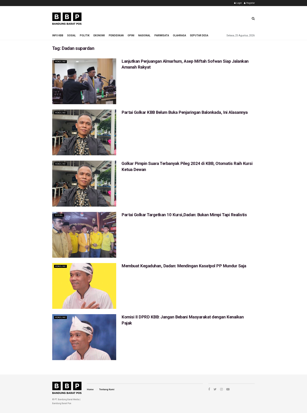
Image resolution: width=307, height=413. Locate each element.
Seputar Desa (199, 35)
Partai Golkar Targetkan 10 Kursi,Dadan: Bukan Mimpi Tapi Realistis (184, 214)
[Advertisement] (182, 18)
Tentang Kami (106, 389)
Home (90, 389)
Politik (85, 35)
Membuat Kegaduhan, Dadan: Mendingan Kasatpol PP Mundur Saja (184, 265)
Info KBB (57, 35)
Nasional (144, 35)
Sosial (71, 35)
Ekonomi (99, 35)
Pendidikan (116, 35)
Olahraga (179, 35)
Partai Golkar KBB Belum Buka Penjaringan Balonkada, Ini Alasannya (185, 112)
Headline (60, 62)
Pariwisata (161, 35)
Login (239, 3)
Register (250, 3)
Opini (131, 35)
